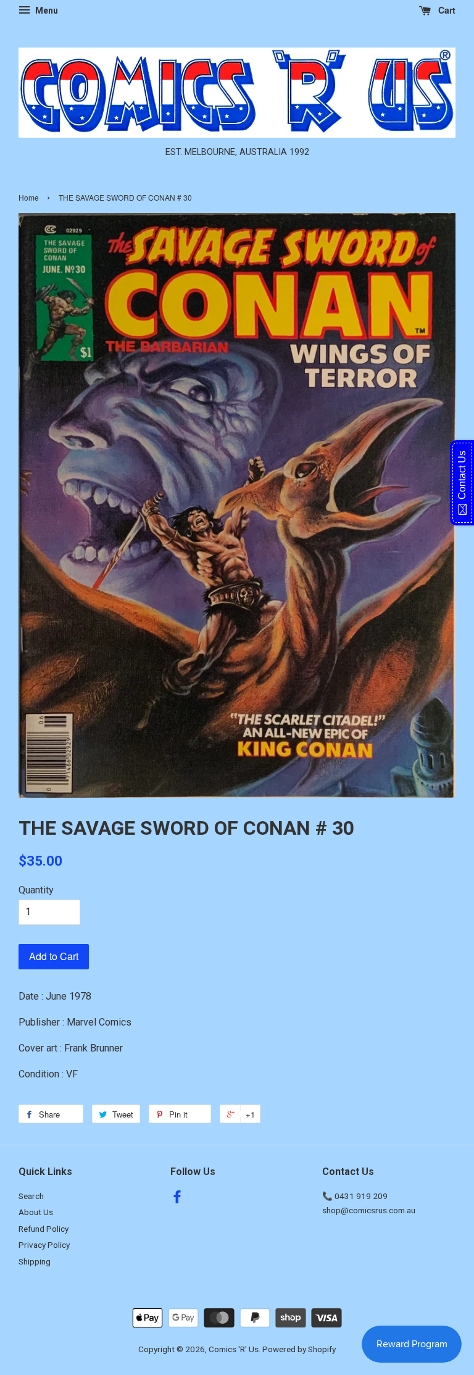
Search (31, 1196)
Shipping (35, 1261)
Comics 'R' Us (234, 1349)
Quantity (36, 890)
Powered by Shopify (299, 1349)
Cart (445, 10)
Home (29, 197)
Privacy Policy (44, 1245)
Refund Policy (44, 1229)
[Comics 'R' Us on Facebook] (177, 1199)
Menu (45, 10)
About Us (36, 1212)
